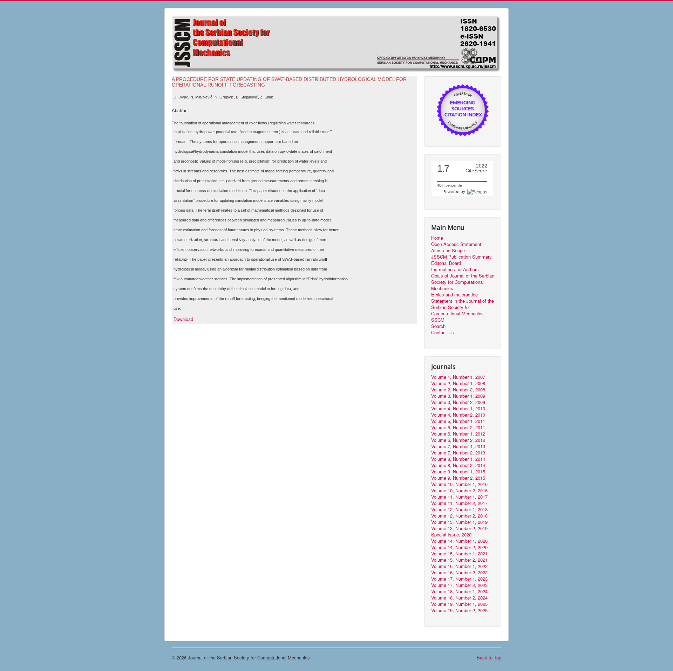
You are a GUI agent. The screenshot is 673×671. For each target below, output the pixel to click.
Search (438, 326)
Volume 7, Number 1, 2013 (458, 446)
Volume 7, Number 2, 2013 (458, 453)
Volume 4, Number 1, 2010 (458, 408)
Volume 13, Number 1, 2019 (459, 522)
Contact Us (442, 332)
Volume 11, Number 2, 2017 (459, 503)
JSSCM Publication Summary (461, 257)
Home (437, 238)
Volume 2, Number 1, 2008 (458, 383)
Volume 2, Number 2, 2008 (458, 389)
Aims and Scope (448, 250)
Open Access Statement (456, 244)
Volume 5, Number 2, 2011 (458, 427)
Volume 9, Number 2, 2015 (458, 478)
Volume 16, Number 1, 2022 (459, 566)
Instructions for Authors (455, 269)
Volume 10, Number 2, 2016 (459, 490)
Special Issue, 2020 (451, 535)
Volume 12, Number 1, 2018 (459, 509)
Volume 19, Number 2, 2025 (459, 610)
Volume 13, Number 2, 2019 (459, 528)
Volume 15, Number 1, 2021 (459, 553)
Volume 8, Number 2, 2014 (458, 465)
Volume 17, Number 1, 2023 (459, 579)
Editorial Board (446, 263)
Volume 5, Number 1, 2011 (458, 421)
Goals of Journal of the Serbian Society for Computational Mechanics (462, 282)
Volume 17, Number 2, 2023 (459, 585)
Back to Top (489, 657)
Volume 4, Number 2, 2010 (458, 415)
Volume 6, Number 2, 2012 (458, 440)
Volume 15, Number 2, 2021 (459, 560)
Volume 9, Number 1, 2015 (458, 471)
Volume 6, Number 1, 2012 (458, 434)
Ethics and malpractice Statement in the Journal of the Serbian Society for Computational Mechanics (462, 304)
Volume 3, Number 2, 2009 (458, 402)
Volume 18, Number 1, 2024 (459, 591)
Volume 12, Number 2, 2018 (459, 516)
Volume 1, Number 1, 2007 (458, 377)
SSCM (437, 320)
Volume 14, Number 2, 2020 (459, 547)
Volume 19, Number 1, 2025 (459, 604)
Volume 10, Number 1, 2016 (459, 484)
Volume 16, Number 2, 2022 (459, 572)
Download (183, 319)
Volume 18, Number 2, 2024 (459, 598)
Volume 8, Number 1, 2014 (458, 459)
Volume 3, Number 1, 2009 (458, 396)
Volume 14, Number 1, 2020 (459, 541)
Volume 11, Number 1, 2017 (459, 497)
